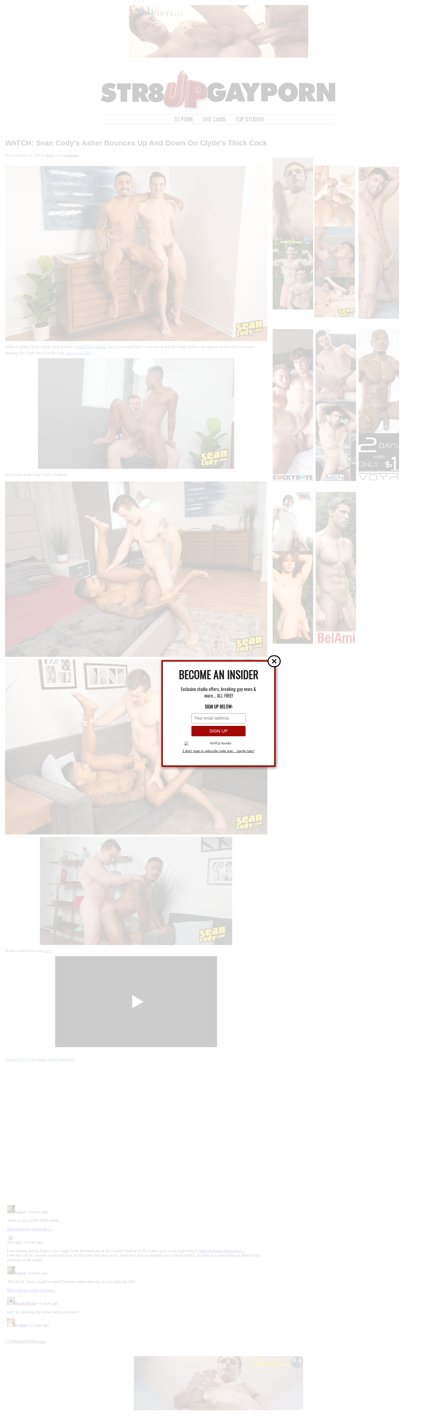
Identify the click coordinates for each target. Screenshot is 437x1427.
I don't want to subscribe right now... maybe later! (219, 751)
